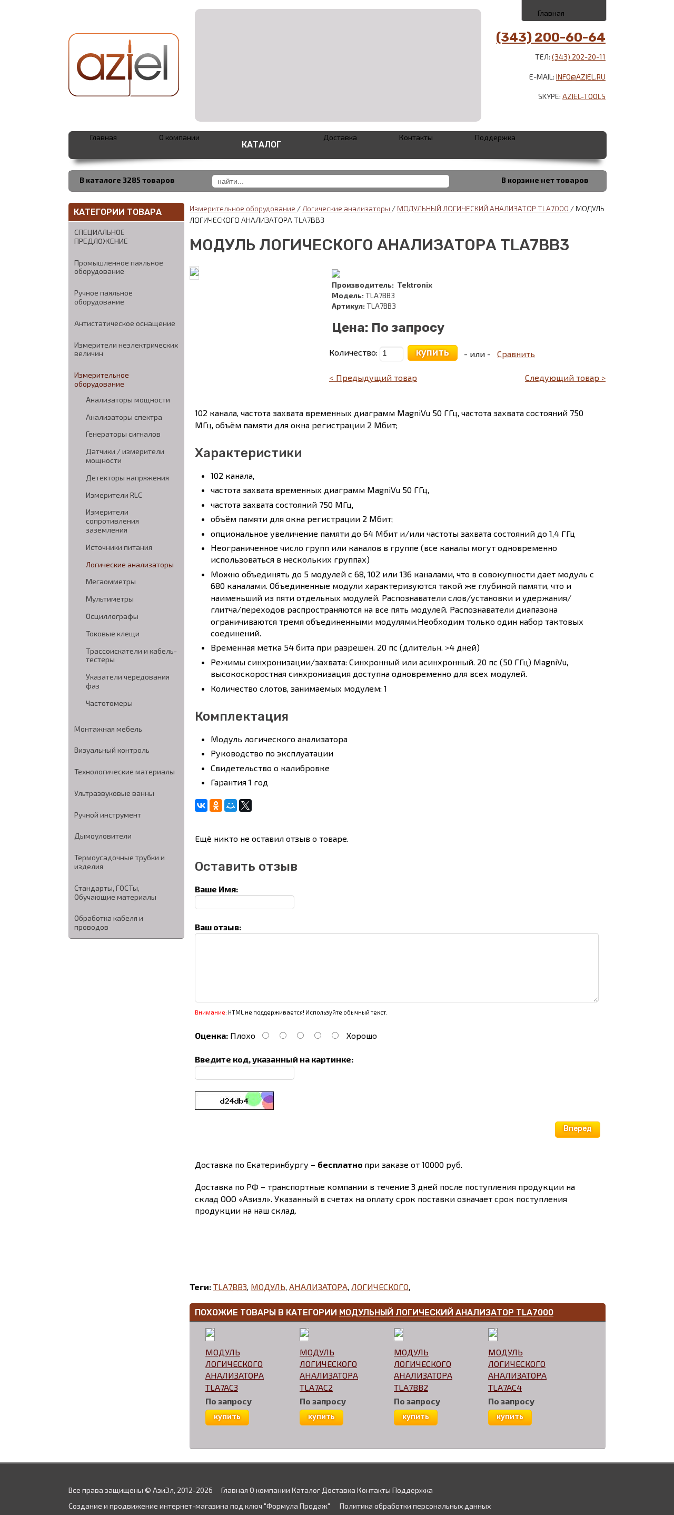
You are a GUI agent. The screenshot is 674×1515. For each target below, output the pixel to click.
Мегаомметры (111, 581)
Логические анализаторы (130, 564)
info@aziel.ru (581, 76)
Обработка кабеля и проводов (108, 922)
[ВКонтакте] (201, 805)
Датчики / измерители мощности (125, 456)
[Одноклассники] (216, 805)
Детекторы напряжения (127, 478)
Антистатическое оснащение (124, 323)
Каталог (261, 145)
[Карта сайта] (588, 10)
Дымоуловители (103, 835)
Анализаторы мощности (128, 400)
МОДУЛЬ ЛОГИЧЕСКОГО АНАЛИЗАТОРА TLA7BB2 (423, 1369)
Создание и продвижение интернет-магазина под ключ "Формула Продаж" (199, 1505)
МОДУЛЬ (268, 1287)
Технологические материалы (124, 771)
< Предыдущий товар (373, 377)
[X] (245, 805)
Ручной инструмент (107, 814)
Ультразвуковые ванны (114, 793)
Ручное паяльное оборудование (103, 297)
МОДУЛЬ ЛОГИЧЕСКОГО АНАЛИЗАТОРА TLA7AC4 (517, 1369)
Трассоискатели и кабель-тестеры (131, 655)
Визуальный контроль (112, 749)
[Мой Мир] (230, 805)
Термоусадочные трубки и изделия (119, 862)
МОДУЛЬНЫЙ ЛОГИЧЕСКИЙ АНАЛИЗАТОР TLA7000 (446, 1312)
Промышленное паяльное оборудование (118, 267)
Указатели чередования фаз (128, 681)
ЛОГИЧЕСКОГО (380, 1287)
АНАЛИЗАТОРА (318, 1287)
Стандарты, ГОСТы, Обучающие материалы (115, 892)
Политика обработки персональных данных (415, 1505)
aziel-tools (584, 96)
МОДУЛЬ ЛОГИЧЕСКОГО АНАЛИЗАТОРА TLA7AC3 (234, 1369)
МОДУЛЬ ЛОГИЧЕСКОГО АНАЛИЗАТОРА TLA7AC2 (329, 1369)
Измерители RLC (114, 495)
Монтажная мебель (108, 728)
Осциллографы (112, 616)
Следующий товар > (565, 377)
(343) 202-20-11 (579, 56)
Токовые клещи (113, 633)
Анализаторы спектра (124, 417)
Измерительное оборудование (101, 379)
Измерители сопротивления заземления (112, 521)
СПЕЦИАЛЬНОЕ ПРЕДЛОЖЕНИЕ (101, 236)
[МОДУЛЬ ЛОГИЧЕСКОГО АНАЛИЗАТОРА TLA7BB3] (194, 272)
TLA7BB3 (230, 1287)
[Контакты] (565, 10)
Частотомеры (109, 703)
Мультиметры (110, 599)
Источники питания (119, 547)
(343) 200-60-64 (551, 37)
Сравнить (516, 354)
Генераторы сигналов (123, 434)
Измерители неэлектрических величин (126, 349)
